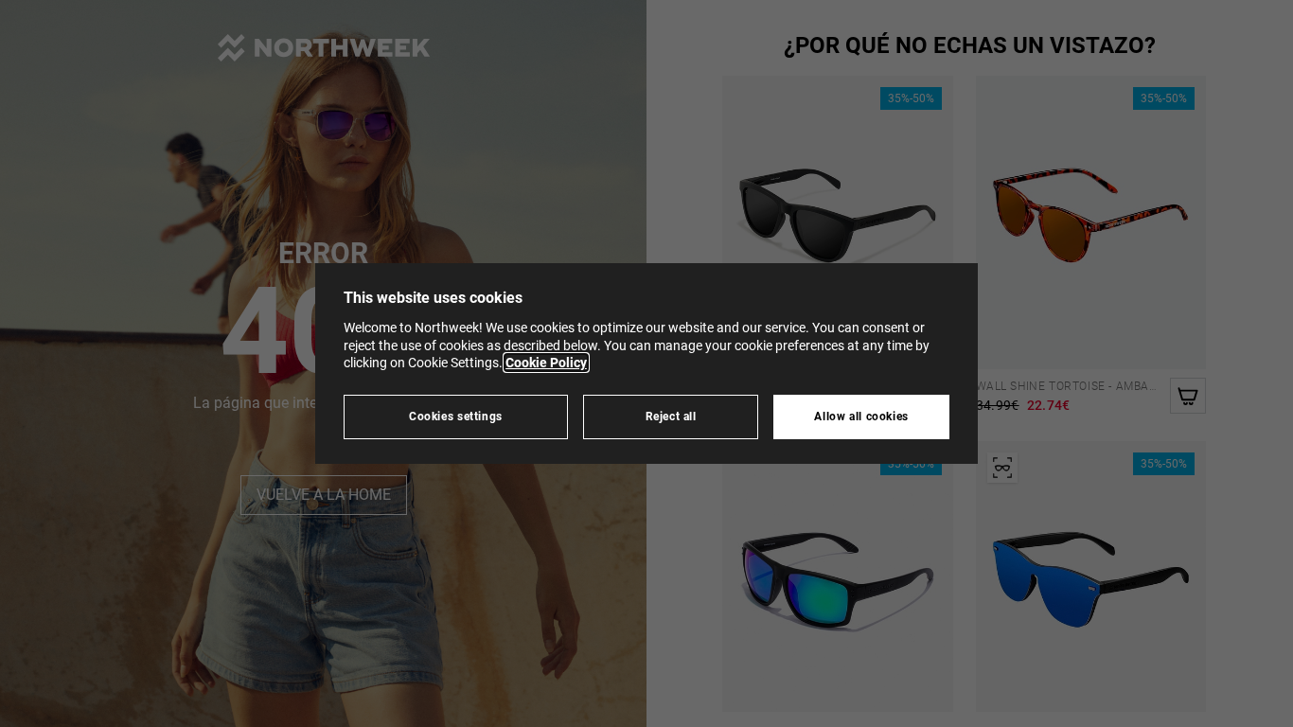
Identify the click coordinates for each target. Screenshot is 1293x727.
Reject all (671, 416)
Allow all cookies (861, 416)
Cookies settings (456, 416)
